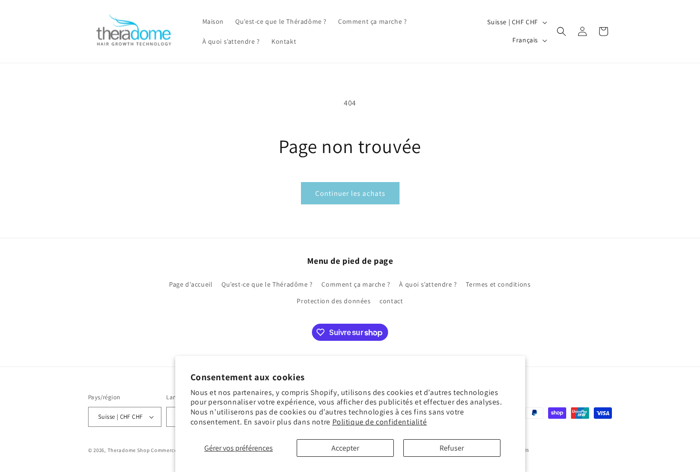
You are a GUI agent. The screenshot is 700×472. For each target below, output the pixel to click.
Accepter (345, 448)
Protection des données (333, 301)
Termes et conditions (498, 284)
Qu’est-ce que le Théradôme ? (267, 284)
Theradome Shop (129, 450)
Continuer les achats (350, 193)
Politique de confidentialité (379, 422)
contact (391, 301)
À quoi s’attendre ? (428, 284)
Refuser (452, 448)
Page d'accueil (190, 284)
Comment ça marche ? (355, 284)
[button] (561, 31)
